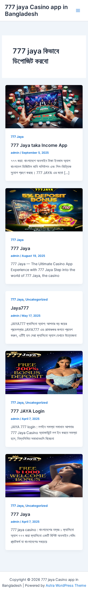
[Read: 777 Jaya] (43, 209)
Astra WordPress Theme (66, 585)
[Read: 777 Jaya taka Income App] (43, 106)
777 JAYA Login (27, 411)
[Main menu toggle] (78, 10)
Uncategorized (36, 299)
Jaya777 (20, 308)
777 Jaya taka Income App (39, 145)
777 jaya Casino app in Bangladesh (36, 10)
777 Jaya (17, 137)
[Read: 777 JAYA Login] (43, 372)
